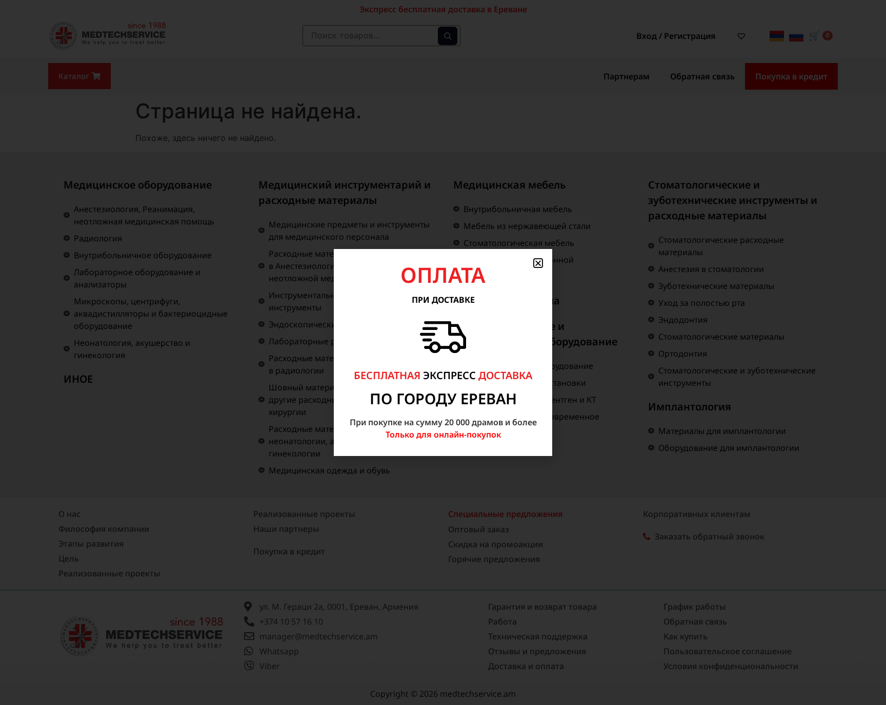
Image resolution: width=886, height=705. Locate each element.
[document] (443, 352)
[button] (538, 263)
